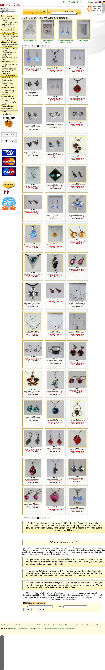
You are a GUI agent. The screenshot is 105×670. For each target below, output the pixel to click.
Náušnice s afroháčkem (6, 73)
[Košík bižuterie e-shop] (9, 128)
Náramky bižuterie (7, 96)
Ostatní (3, 111)
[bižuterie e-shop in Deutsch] (104, 2)
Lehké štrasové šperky (10, 36)
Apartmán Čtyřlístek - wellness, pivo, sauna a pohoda (49, 628)
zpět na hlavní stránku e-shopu (35, 12)
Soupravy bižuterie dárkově (8, 19)
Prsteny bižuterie (7, 106)
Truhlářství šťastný (70, 628)
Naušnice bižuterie (59, 624)
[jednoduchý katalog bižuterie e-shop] (9, 136)
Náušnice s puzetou (9, 68)
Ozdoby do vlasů (7, 77)
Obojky (4, 56)
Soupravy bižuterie (7, 30)
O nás (64, 2)
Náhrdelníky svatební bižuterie (9, 49)
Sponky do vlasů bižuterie (8, 85)
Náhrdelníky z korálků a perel (9, 59)
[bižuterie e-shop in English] (100, 2)
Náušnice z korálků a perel (9, 65)
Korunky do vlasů (7, 88)
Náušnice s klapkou (9, 70)
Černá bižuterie (7, 40)
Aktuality (72, 2)
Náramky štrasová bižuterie (8, 99)
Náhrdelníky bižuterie (8, 42)
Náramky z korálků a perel (9, 103)
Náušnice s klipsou (8, 75)
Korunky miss (6, 114)
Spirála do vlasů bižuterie (7, 81)
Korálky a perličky (8, 38)
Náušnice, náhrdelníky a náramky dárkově (10, 23)
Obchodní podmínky (85, 2)
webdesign (92, 619)
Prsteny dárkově (7, 26)
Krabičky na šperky (8, 28)
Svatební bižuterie (8, 32)
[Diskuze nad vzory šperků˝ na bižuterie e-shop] (9, 194)
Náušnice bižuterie (7, 62)
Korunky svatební (8, 90)
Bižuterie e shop (21, 624)
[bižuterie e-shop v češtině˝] (96, 2)
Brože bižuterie (6, 109)
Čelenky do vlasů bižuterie (8, 93)
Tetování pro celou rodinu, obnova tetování (22, 628)
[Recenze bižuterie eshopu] (9, 210)
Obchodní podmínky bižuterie (45, 624)
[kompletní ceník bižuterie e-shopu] (9, 143)
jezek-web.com (100, 619)
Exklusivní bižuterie (8, 34)
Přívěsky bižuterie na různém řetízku (9, 53)
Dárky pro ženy (6, 16)
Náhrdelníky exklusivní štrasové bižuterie (10, 46)
